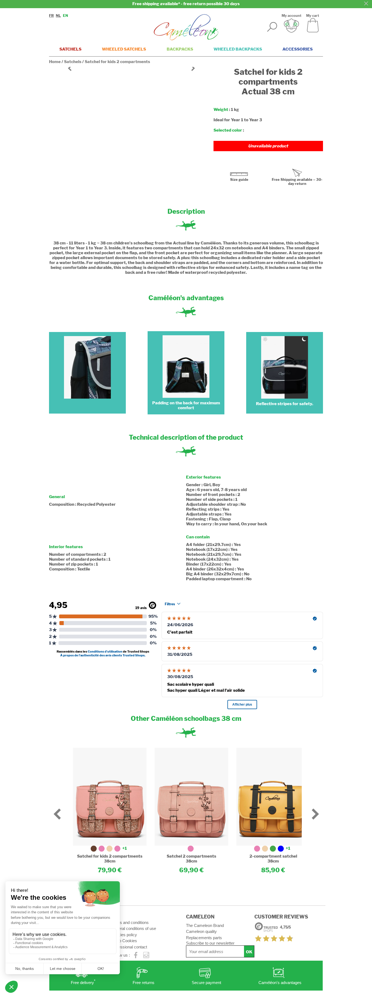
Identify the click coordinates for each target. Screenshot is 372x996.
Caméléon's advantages (279, 982)
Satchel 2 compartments (191, 856)
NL (58, 16)
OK (249, 952)
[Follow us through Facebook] (136, 955)
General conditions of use (133, 928)
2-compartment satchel (273, 856)
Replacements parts (204, 937)
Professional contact (129, 947)
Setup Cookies (124, 940)
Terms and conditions (130, 922)
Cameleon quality (201, 931)
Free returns (143, 982)
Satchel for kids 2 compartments (109, 856)
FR (51, 16)
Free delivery (83, 982)
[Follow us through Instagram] (146, 955)
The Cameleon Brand (205, 925)
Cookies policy (124, 934)
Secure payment (206, 982)
